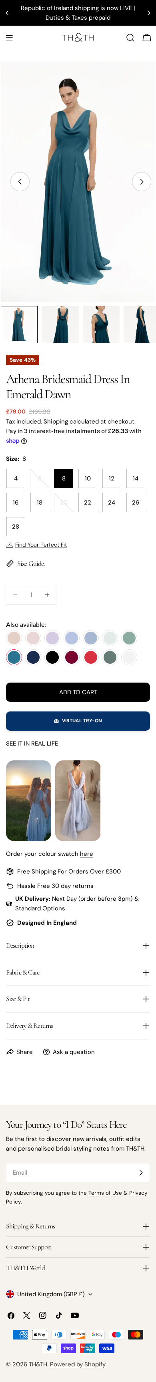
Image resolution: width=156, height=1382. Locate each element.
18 (39, 502)
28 (15, 527)
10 (88, 478)
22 (87, 502)
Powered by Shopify (78, 1364)
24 (111, 502)
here (86, 854)
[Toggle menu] (9, 38)
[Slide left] (20, 181)
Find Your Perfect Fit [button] (41, 544)
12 (111, 478)
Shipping (56, 421)
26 (135, 502)
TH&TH (38, 1364)
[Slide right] (141, 181)
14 (135, 478)
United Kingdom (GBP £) (51, 1294)
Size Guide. (31, 563)
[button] (78, 721)
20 (66, 505)
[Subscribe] (140, 1172)
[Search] (130, 38)
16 (15, 502)
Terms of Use (105, 1192)
